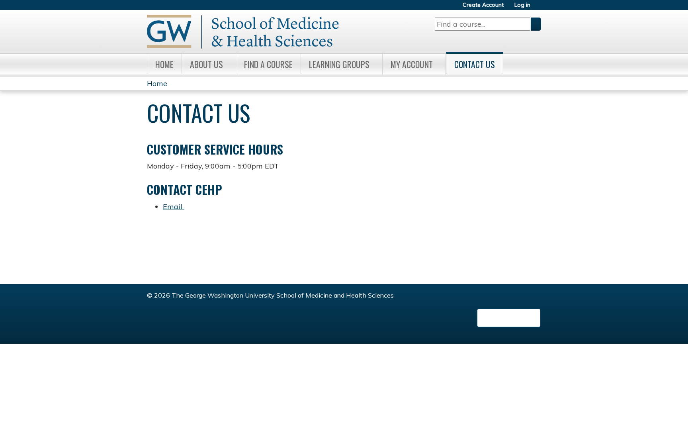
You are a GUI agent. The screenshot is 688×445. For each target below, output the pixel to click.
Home (164, 64)
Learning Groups (339, 64)
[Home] (243, 31)
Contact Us (474, 64)
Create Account (483, 5)
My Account (412, 64)
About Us (206, 64)
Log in (522, 5)
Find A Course (268, 64)
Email (173, 206)
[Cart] (538, 8)
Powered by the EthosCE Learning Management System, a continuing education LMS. (509, 317)
